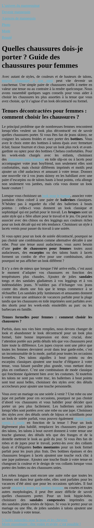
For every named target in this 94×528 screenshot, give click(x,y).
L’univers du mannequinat (20, 6)
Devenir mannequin (16, 12)
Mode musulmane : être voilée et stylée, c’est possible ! (41, 524)
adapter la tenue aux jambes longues (37, 488)
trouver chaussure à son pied (27, 81)
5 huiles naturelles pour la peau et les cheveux (35, 520)
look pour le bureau (56, 196)
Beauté (7, 37)
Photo (6, 25)
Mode (6, 31)
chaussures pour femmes (26, 159)
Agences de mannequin (19, 18)
